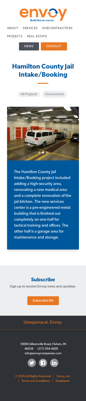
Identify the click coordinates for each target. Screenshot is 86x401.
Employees (63, 381)
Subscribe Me (43, 300)
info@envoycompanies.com (43, 353)
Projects (14, 36)
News (29, 46)
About (12, 28)
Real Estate (37, 36)
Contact (54, 46)
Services (30, 28)
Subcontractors (57, 28)
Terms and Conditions (35, 381)
